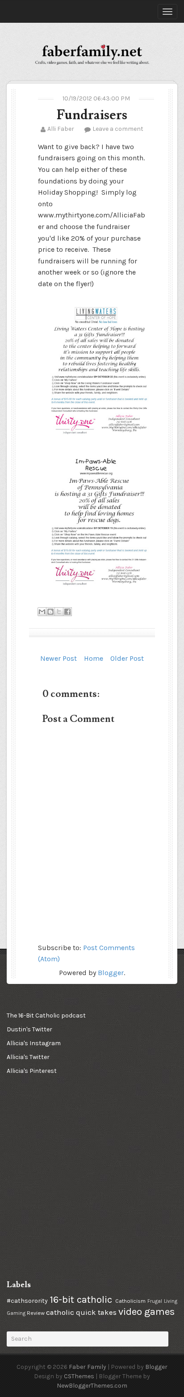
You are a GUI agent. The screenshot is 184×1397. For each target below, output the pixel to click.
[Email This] (42, 611)
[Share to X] (58, 611)
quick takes (96, 1312)
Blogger (111, 972)
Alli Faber (60, 129)
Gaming (16, 1313)
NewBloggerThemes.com (92, 1385)
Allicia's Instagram (34, 1043)
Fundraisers (92, 115)
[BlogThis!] (50, 611)
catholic (60, 1312)
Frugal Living (162, 1301)
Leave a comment (117, 129)
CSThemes (79, 1376)
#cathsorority (27, 1301)
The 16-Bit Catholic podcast (46, 1015)
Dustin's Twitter (29, 1029)
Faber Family (87, 1367)
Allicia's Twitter (28, 1057)
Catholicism (130, 1300)
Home (93, 658)
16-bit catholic (81, 1299)
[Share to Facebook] (67, 611)
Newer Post (58, 658)
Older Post (127, 658)
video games (146, 1311)
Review (36, 1312)
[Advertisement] (51, 1135)
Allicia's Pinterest (32, 1071)
